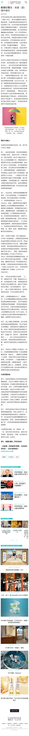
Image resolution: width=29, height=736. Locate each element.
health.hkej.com (6, 451)
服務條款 (10, 723)
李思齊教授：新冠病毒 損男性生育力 (21, 473)
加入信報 (13, 725)
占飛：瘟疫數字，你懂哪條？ (20, 484)
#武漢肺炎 (11, 457)
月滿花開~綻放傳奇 (17, 531)
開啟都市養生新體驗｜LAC (14, 570)
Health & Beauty (19, 470)
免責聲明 (21, 723)
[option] (6, 527)
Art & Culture (19, 481)
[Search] (26, 3)
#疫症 (17, 457)
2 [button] (14, 540)
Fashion (6, 529)
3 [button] (17, 540)
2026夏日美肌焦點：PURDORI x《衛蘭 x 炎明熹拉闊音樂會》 (14, 621)
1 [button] (12, 540)
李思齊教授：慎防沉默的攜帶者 (20, 507)
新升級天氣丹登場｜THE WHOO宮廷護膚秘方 (14, 699)
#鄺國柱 (4, 457)
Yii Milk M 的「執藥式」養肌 (14, 648)
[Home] (14, 2)
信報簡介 (4, 723)
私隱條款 (15, 723)
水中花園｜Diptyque (14, 673)
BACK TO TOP (14, 710)
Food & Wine (17, 529)
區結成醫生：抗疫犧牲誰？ (20, 496)
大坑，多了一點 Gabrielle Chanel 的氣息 (14, 595)
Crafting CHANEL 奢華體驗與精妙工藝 (6, 532)
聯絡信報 (19, 725)
